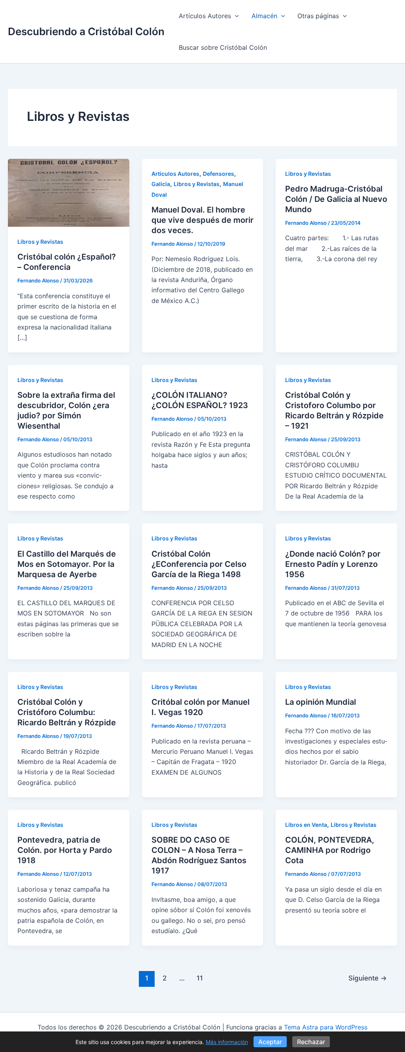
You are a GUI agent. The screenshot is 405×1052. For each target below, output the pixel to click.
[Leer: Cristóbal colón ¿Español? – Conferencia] (68, 192)
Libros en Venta (306, 824)
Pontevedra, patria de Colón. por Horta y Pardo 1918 (64, 850)
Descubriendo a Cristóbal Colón (86, 31)
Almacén (264, 16)
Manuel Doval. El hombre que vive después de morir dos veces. (202, 220)
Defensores (218, 173)
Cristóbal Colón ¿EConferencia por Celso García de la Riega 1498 (198, 564)
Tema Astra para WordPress (325, 1027)
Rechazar (311, 1042)
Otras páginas (318, 16)
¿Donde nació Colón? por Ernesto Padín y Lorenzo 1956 (332, 564)
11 (200, 978)
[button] (235, 16)
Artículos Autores (205, 16)
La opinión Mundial (320, 702)
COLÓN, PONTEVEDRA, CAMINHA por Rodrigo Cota (329, 850)
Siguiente (367, 978)
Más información (227, 1042)
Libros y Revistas (40, 241)
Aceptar (270, 1042)
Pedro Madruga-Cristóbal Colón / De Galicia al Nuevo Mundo (336, 199)
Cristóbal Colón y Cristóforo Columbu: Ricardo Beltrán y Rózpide (66, 712)
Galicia (160, 184)
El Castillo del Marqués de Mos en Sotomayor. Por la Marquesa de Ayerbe (66, 564)
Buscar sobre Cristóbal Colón (223, 47)
